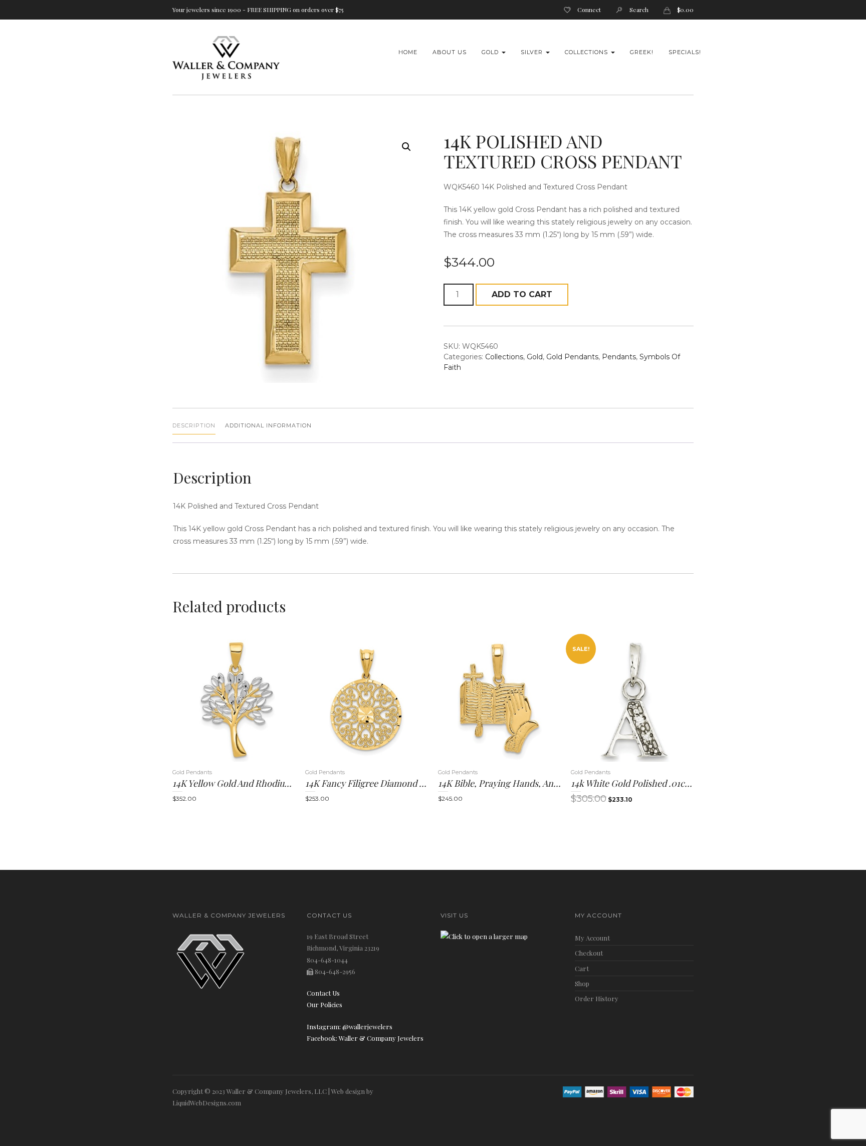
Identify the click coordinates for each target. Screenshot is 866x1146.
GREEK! (642, 52)
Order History (596, 998)
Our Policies (324, 1004)
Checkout (589, 953)
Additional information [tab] (268, 425)
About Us (449, 52)
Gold (491, 52)
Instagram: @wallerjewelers (349, 1026)
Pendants (619, 356)
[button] (406, 147)
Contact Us (323, 993)
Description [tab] (193, 425)
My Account (592, 938)
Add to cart (522, 294)
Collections (587, 52)
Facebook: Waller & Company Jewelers (365, 1038)
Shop (582, 983)
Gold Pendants (572, 356)
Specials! (685, 52)
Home (407, 52)
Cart (582, 968)
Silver (533, 52)
